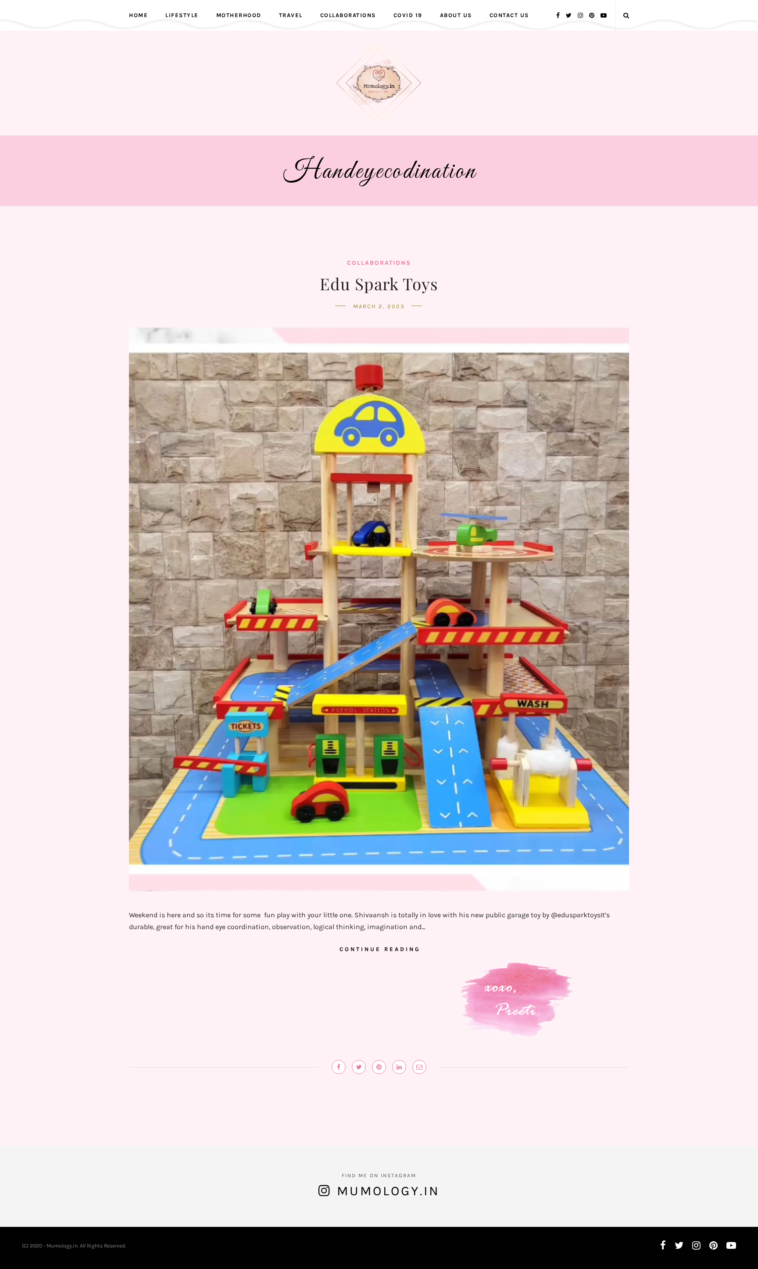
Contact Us (509, 15)
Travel (291, 15)
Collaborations (348, 15)
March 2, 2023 (379, 306)
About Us (456, 15)
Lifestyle (182, 15)
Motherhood (238, 15)
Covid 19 (407, 15)
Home (138, 15)
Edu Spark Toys (379, 283)
